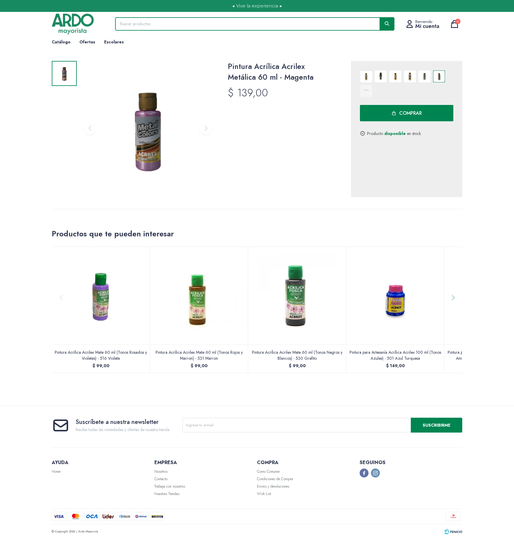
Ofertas (87, 42)
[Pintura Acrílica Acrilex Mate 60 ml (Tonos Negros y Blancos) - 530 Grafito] (297, 295)
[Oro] (395, 76)
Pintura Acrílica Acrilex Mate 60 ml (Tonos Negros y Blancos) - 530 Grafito (297, 355)
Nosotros (160, 471)
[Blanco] (366, 76)
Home (56, 471)
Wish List (264, 493)
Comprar (410, 113)
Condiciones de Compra (275, 479)
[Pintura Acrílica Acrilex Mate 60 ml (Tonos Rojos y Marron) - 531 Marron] (199, 295)
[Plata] (409, 76)
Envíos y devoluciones (273, 486)
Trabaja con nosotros (169, 486)
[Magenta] (439, 76)
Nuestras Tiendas (166, 493)
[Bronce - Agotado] (366, 91)
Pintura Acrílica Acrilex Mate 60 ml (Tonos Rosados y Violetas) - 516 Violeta (101, 355)
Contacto (160, 479)
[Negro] (380, 76)
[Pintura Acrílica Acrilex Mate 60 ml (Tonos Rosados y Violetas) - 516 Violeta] (101, 295)
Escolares (114, 42)
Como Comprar (268, 471)
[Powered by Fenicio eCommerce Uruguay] (453, 531)
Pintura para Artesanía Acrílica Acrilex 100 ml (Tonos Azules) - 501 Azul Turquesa (395, 355)
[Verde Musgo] (424, 76)
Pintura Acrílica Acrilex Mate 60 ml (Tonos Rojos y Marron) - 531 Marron (199, 355)
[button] (455, 309)
